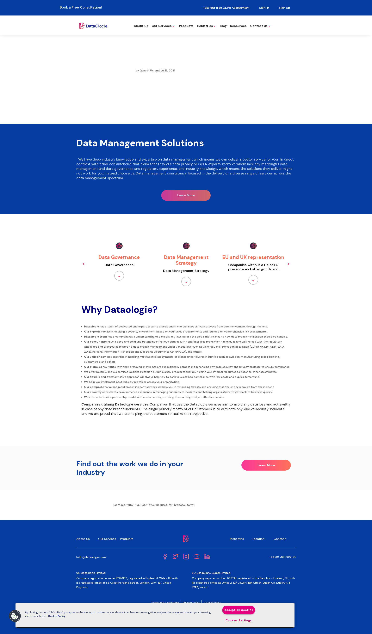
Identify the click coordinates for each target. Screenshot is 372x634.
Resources (238, 26)
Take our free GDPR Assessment (226, 8)
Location (258, 539)
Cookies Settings (239, 620)
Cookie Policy (56, 616)
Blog (223, 26)
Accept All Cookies (238, 610)
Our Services (162, 26)
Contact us (259, 26)
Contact (280, 539)
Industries (205, 26)
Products (186, 26)
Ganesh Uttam (149, 70)
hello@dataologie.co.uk (91, 557)
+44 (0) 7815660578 (282, 557)
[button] (15, 616)
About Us (141, 26)
